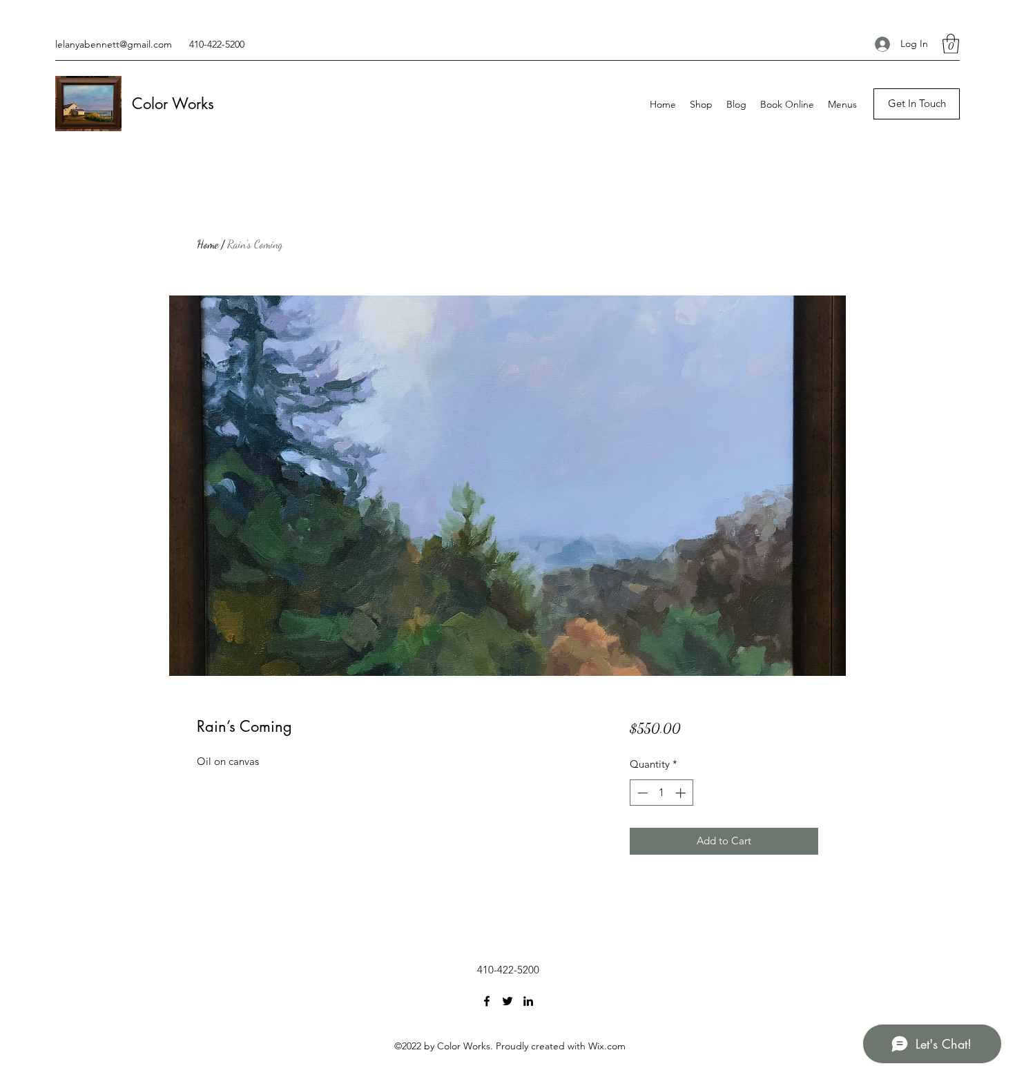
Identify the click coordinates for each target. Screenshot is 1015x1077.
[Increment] (682, 793)
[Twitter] (507, 1001)
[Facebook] (487, 1001)
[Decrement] (641, 793)
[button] (950, 44)
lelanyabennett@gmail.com (113, 44)
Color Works (173, 103)
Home (207, 244)
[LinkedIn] (528, 1001)
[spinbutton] (661, 793)
